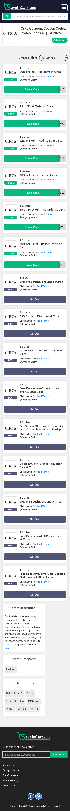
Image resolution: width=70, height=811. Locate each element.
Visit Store (59, 40)
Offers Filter (28, 58)
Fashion (10, 669)
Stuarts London (15, 701)
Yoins (30, 693)
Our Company (10, 775)
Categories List (11, 770)
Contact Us (8, 785)
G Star (9, 709)
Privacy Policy (10, 780)
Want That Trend (28, 709)
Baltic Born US (14, 693)
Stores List (8, 764)
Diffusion (33, 701)
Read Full (10, 647)
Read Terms (46, 76)
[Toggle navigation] (64, 7)
